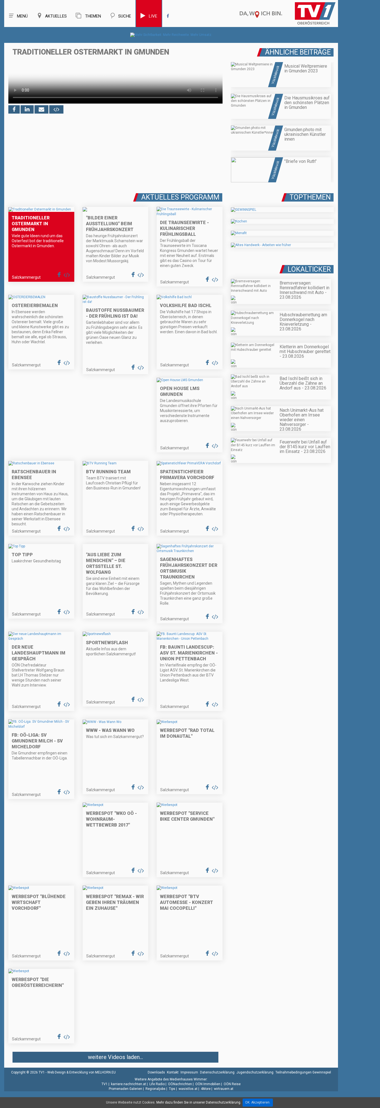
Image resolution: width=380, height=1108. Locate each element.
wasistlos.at (188, 1089)
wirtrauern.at (223, 1089)
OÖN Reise (232, 1084)
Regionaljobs (155, 1089)
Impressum (189, 1072)
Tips (172, 1089)
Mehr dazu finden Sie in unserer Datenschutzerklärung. (198, 1102)
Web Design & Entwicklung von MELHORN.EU (81, 1072)
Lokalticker (309, 269)
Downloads (156, 1072)
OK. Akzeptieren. (257, 1102)
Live (153, 16)
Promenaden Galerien (125, 1089)
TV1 (105, 1084)
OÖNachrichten (180, 1084)
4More (206, 1089)
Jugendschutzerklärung (254, 1072)
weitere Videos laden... (115, 1057)
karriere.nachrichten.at (128, 1084)
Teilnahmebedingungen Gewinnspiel (303, 1072)
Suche (124, 16)
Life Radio (157, 1084)
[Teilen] (41, 109)
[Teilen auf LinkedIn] (27, 109)
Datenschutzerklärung (217, 1072)
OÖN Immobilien (207, 1084)
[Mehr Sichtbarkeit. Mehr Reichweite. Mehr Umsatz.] (171, 35)
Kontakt (173, 1072)
